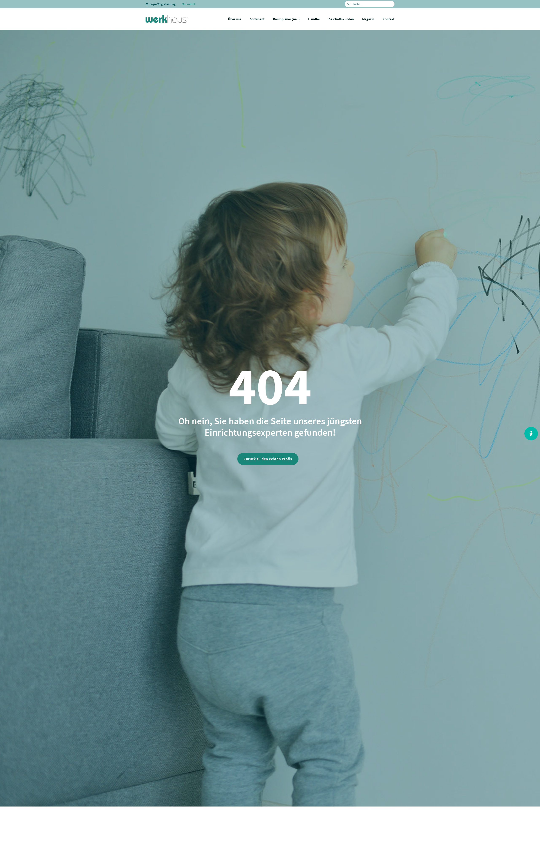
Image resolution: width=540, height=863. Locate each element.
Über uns (234, 19)
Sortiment (257, 19)
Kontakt (388, 19)
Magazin (368, 19)
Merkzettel (188, 4)
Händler (314, 19)
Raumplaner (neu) (286, 19)
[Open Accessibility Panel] (531, 433)
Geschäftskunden (341, 19)
